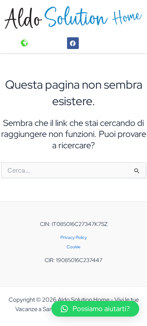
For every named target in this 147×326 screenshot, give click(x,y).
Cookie (73, 247)
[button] (95, 309)
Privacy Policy (73, 237)
